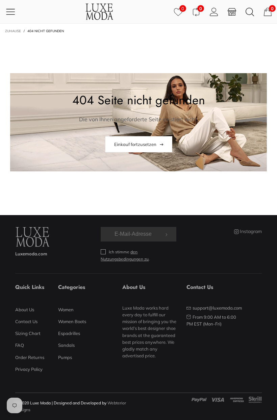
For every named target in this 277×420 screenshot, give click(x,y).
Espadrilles (69, 333)
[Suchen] (250, 11)
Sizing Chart (28, 333)
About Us (24, 309)
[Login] (214, 11)
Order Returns (29, 357)
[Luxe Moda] (99, 11)
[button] (165, 234)
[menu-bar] (14, 11)
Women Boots (72, 321)
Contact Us (26, 321)
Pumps (65, 357)
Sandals (66, 345)
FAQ (19, 345)
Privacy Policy (29, 369)
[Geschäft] (232, 11)
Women (66, 309)
